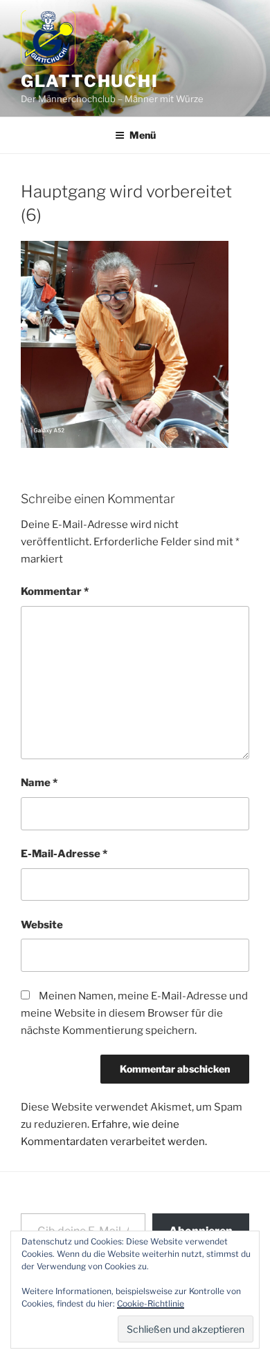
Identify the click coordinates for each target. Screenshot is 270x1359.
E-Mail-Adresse (64, 854)
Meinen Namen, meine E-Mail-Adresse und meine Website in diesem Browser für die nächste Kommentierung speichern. (134, 1013)
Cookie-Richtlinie (150, 1303)
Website (42, 925)
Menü (142, 135)
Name (39, 782)
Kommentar (55, 591)
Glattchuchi (90, 81)
